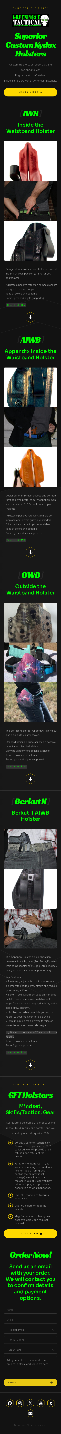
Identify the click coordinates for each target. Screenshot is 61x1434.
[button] (30, 92)
